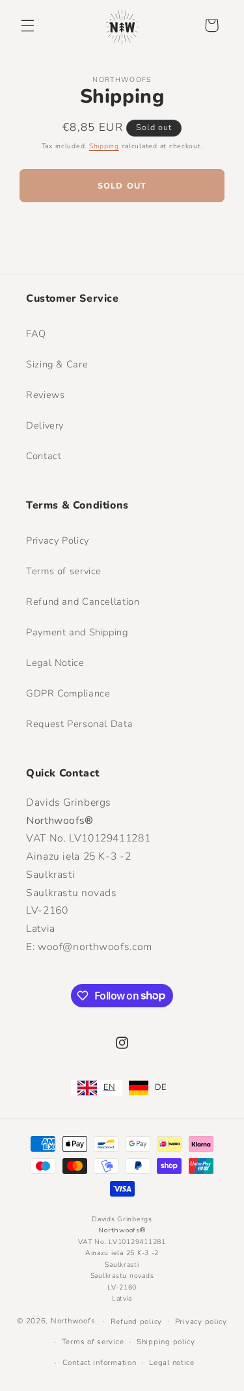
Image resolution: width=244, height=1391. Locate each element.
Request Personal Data (79, 723)
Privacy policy (201, 1321)
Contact (43, 455)
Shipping (104, 146)
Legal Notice (55, 662)
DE (161, 1087)
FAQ (36, 333)
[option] (147, 1088)
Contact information (99, 1362)
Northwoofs (73, 1321)
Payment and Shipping (77, 632)
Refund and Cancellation (83, 601)
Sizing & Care (57, 364)
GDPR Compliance (68, 693)
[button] (27, 25)
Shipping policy (166, 1341)
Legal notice (172, 1362)
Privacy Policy (57, 540)
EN (109, 1087)
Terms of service (64, 570)
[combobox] (96, 1088)
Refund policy (137, 1321)
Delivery (45, 425)
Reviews (45, 394)
